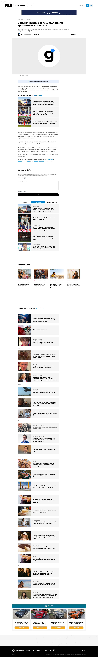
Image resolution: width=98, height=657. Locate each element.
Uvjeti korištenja (67, 654)
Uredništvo (52, 654)
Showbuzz (39, 650)
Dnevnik (20, 650)
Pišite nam (48, 654)
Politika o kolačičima (82, 654)
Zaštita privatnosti (74, 654)
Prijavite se (38, 194)
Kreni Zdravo (54, 650)
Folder (48, 650)
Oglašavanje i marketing (59, 654)
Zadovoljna (30, 650)
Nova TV (13, 650)
